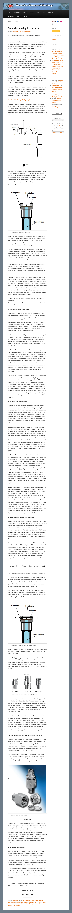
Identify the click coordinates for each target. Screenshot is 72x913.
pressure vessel (42, 902)
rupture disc (28, 904)
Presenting (15, 900)
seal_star (54, 91)
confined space (11, 902)
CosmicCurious (56, 85)
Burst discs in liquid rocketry (23, 28)
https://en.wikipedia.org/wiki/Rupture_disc (19, 100)
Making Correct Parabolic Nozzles (57, 82)
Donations (50, 12)
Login (25, 16)
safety (39, 904)
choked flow (40, 900)
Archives (54, 112)
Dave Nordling (27, 31)
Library (38, 12)
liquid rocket (24, 902)
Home (9, 12)
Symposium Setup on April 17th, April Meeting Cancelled (58, 57)
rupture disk (34, 904)
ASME (24, 900)
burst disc (28, 900)
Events (32, 12)
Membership (17, 12)
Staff (44, 12)
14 (59, 125)
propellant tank (20, 904)
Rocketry (25, 12)
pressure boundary (32, 902)
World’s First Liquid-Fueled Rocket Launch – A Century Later (58, 62)
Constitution (11, 16)
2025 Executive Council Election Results (56, 71)
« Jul (54, 132)
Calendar (19, 16)
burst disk (34, 900)
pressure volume (12, 904)
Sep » (61, 132)
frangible (18, 902)
